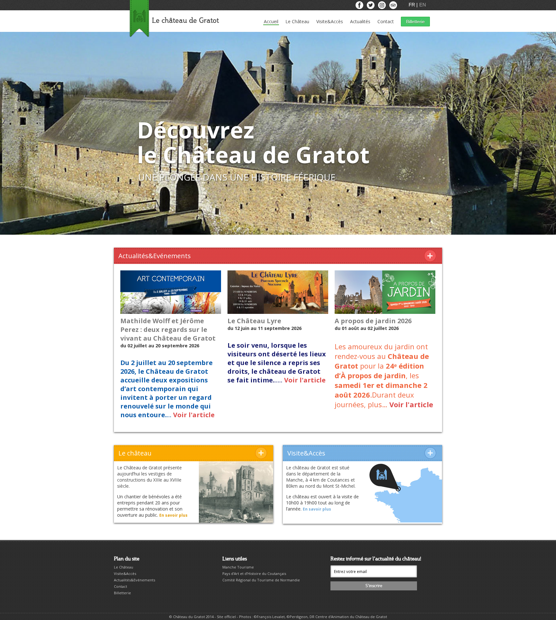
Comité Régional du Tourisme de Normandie (261, 580)
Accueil (271, 21)
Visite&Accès (329, 21)
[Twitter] (371, 6)
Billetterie (415, 21)
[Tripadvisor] (393, 6)
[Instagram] (382, 6)
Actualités (360, 21)
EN (422, 4)
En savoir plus (173, 515)
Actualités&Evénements (134, 580)
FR (412, 4)
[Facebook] (360, 6)
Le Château (297, 21)
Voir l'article (194, 414)
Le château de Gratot (185, 20)
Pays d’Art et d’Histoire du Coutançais (254, 573)
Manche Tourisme (238, 567)
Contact (385, 21)
